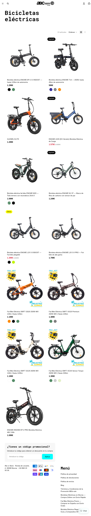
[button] (73, 32)
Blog (62, 485)
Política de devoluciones (70, 478)
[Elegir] (41, 73)
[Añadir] (41, 132)
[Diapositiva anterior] (8, 56)
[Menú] (2, 3)
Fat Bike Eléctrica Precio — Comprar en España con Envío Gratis (72, 503)
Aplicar (47, 457)
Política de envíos (67, 481)
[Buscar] (7, 3)
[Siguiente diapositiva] (41, 56)
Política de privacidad (69, 474)
